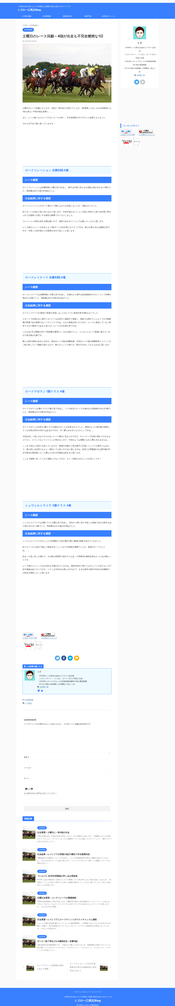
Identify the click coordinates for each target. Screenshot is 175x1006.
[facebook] (63, 658)
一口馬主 (28, 703)
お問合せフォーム (108, 16)
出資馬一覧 (44, 687)
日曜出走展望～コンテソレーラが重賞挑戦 (56, 897)
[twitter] (57, 658)
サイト (26, 778)
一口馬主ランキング (49, 638)
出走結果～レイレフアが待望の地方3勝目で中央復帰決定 (63, 854)
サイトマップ (96, 992)
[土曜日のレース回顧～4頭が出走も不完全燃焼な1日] (70, 658)
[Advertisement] (67, 146)
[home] (42, 691)
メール (27, 768)
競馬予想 (88, 16)
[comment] (76, 658)
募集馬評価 (67, 16)
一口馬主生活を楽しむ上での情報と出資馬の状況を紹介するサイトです (87, 997)
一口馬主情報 (26, 16)
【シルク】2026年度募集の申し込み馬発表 (57, 876)
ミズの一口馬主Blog (29, 9)
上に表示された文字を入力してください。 (41, 793)
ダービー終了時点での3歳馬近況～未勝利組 (57, 941)
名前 (26, 757)
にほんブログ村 (30, 638)
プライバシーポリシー (81, 992)
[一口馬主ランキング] (48, 635)
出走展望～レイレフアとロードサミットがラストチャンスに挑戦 (67, 919)
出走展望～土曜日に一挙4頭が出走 (53, 832)
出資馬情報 (47, 16)
